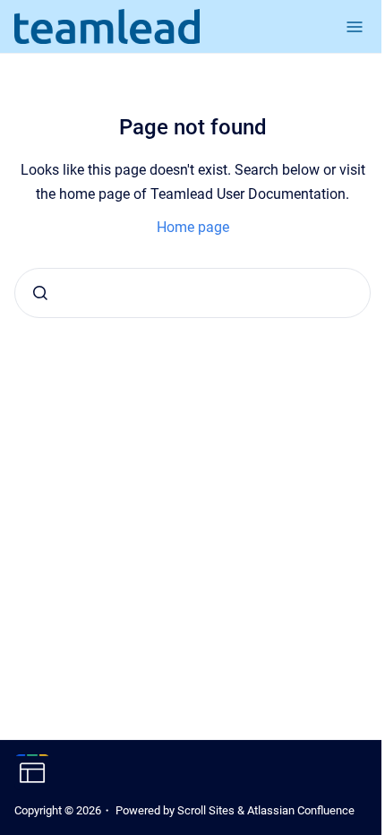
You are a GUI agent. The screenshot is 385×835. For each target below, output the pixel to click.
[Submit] (40, 293)
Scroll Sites (206, 810)
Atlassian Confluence (301, 810)
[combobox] (192, 293)
